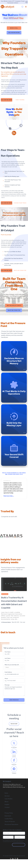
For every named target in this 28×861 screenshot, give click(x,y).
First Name (7, 652)
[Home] (7, 7)
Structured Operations (11, 824)
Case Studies (8, 799)
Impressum (8, 816)
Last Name (7, 658)
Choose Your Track (20, 203)
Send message (14, 700)
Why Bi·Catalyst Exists (14, 305)
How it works (20, 100)
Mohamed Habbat (6, 620)
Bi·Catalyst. (7, 781)
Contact (7, 807)
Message (7, 685)
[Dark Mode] (22, 6)
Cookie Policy (9, 818)
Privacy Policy (9, 813)
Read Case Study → (9, 496)
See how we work (14, 32)
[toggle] (25, 6)
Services (7, 796)
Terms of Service (10, 821)
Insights (7, 804)
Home (6, 793)
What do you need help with (12, 664)
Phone (6, 678)
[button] (14, 356)
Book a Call (14, 28)
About (6, 801)
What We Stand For (20, 270)
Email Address (8, 672)
